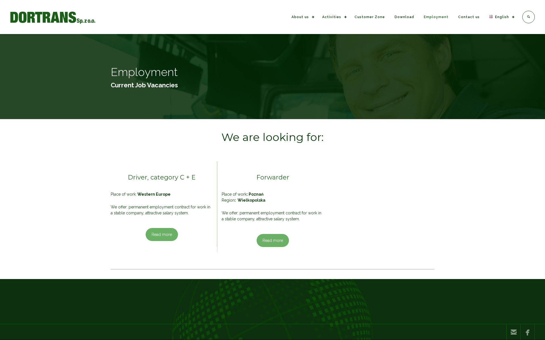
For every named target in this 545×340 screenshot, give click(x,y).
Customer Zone (370, 17)
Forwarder (272, 177)
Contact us (469, 17)
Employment (436, 17)
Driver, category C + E (162, 177)
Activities (331, 17)
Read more (162, 234)
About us (300, 17)
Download (404, 17)
